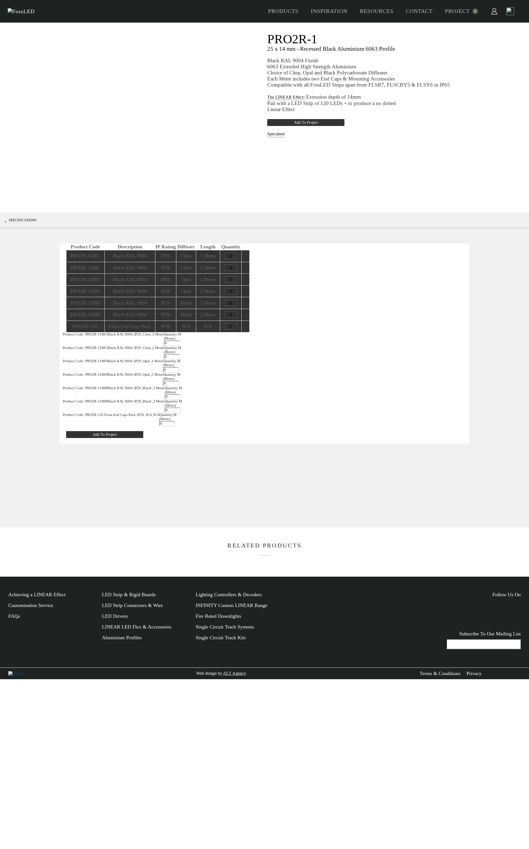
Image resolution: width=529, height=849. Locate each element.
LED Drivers (115, 616)
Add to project (306, 122)
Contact (419, 11)
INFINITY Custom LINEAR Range (231, 605)
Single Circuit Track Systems (225, 627)
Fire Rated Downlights (218, 616)
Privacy (474, 673)
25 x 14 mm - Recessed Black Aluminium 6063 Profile (331, 48)
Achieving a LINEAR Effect (37, 594)
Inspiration (329, 11)
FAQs (14, 616)
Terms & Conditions (440, 673)
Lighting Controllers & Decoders (229, 594)
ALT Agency (234, 673)
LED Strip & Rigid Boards (129, 594)
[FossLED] (21, 11)
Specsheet (276, 133)
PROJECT (457, 11)
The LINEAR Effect (285, 97)
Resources (376, 11)
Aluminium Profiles (122, 637)
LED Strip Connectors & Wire (132, 605)
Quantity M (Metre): (172, 336)
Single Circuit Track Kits (221, 637)
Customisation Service (30, 605)
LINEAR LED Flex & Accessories (136, 627)
